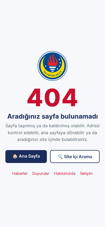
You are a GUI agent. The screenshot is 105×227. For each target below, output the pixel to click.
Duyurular (40, 173)
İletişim (86, 173)
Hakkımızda (64, 173)
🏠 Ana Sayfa (26, 156)
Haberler (19, 173)
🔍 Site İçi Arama (75, 156)
